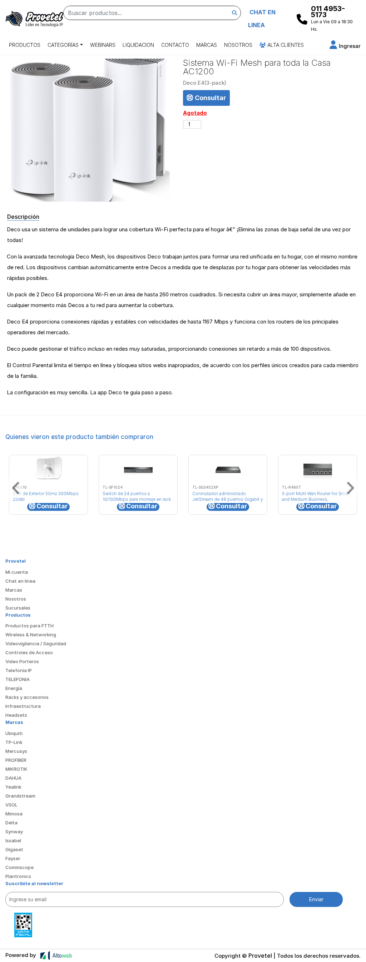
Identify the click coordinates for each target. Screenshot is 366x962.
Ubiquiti (14, 733)
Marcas (206, 45)
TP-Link (14, 742)
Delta (11, 822)
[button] (345, 46)
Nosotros (238, 45)
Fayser (12, 858)
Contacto (175, 45)
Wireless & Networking (30, 634)
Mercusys (16, 751)
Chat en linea (20, 581)
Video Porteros (22, 661)
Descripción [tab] (23, 216)
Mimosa (14, 814)
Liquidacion (138, 45)
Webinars (102, 45)
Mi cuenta (16, 572)
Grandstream (20, 796)
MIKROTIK (16, 769)
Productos (24, 45)
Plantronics (18, 876)
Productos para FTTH (29, 625)
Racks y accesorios (27, 697)
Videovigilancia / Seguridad (35, 643)
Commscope (19, 867)
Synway (14, 831)
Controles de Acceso (29, 652)
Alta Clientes (285, 45)
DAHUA (13, 778)
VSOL (11, 805)
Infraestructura (23, 706)
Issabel (13, 840)
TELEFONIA (17, 679)
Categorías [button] (63, 45)
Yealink (13, 787)
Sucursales (17, 608)
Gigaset (14, 849)
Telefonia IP (18, 670)
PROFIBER (15, 760)
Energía (13, 688)
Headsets (16, 715)
